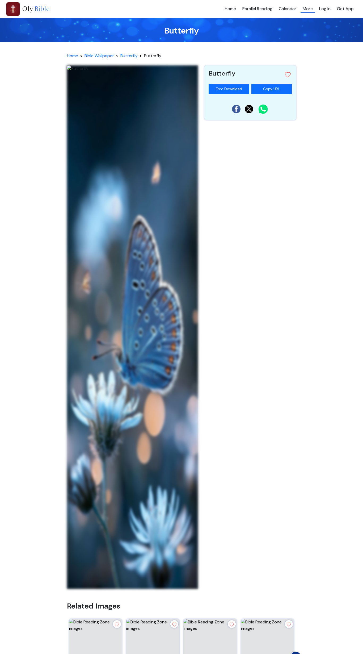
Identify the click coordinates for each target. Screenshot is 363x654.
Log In (325, 8)
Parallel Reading (257, 8)
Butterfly (129, 56)
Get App (345, 8)
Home (230, 8)
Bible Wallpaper (99, 56)
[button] (250, 75)
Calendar (287, 8)
